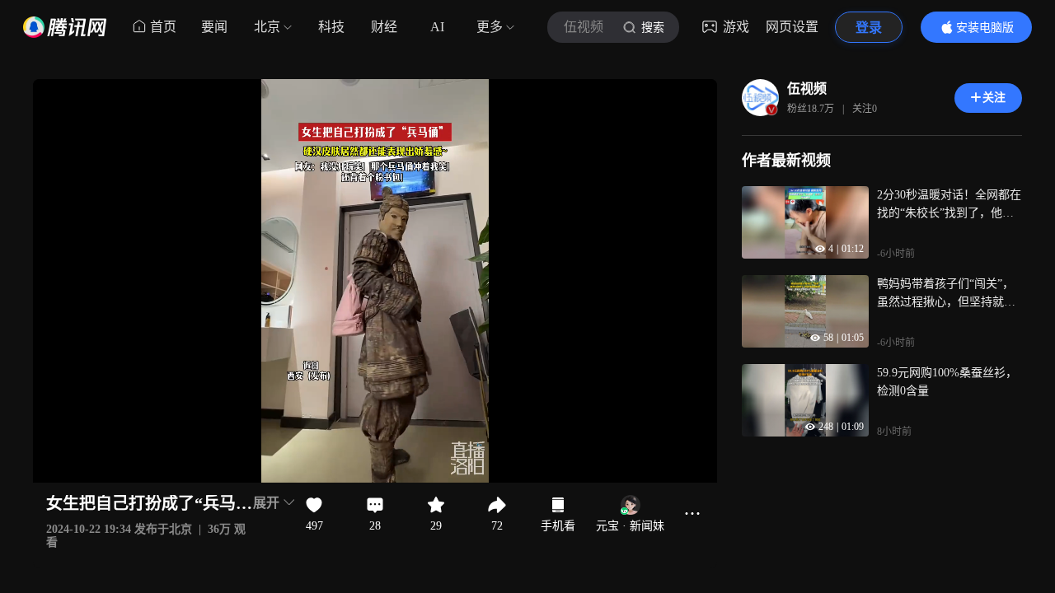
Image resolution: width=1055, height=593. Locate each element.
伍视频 (807, 89)
